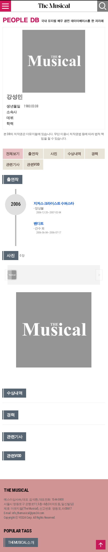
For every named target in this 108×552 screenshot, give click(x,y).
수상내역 (74, 154)
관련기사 (13, 164)
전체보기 (13, 154)
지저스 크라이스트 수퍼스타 (54, 203)
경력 (94, 154)
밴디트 (38, 223)
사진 (53, 154)
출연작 (33, 154)
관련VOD (33, 164)
